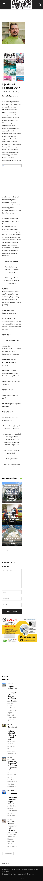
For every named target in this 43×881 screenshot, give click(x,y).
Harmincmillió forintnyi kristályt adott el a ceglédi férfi (11, 518)
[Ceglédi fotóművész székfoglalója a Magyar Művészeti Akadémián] (4, 685)
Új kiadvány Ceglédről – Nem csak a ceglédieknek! (12, 539)
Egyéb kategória (11, 533)
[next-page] (7, 550)
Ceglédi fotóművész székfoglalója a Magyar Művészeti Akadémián (12, 494)
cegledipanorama (11, 96)
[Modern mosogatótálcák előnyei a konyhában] (4, 821)
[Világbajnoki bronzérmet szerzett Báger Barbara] (4, 792)
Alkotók (11, 485)
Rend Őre (11, 511)
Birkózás (10, 791)
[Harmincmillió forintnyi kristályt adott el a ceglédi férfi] (4, 725)
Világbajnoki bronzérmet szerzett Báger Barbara (12, 798)
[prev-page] (3, 550)
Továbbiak (7, 854)
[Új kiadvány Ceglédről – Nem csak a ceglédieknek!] (4, 759)
